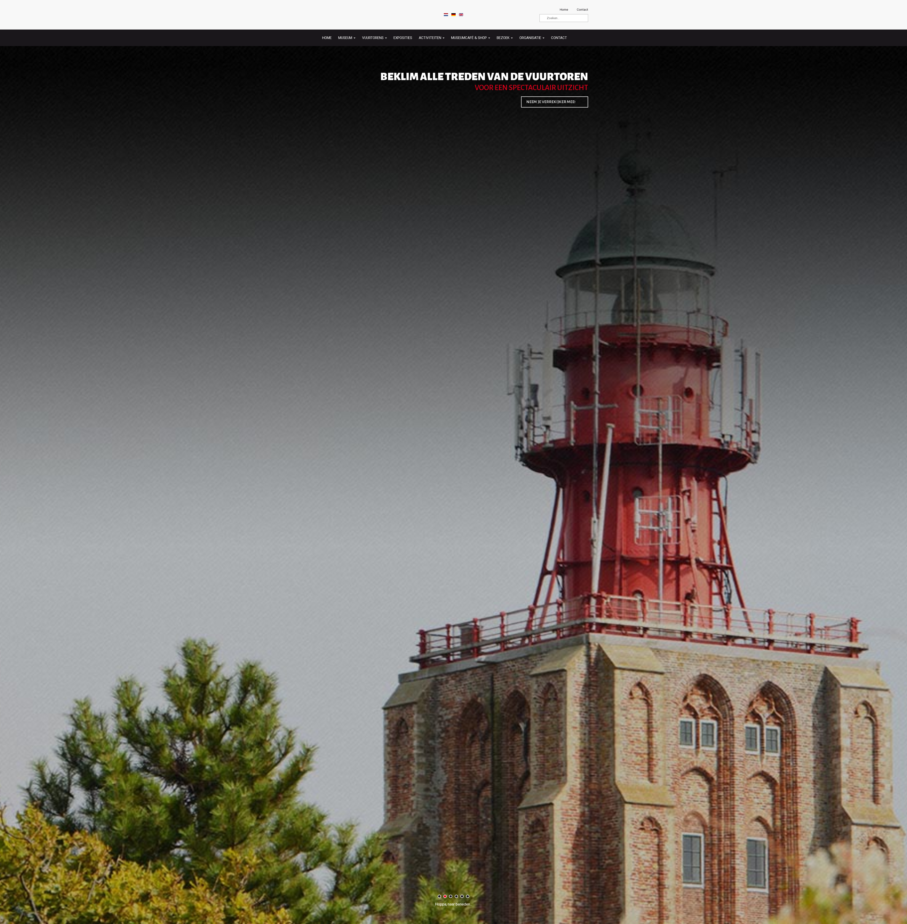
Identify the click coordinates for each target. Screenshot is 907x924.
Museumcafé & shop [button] (469, 38)
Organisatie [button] (530, 38)
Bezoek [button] (503, 38)
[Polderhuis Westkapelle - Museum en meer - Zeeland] (332, 14)
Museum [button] (345, 38)
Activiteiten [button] (430, 38)
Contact (559, 38)
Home (327, 38)
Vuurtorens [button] (373, 38)
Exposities (403, 38)
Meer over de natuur (554, 102)
